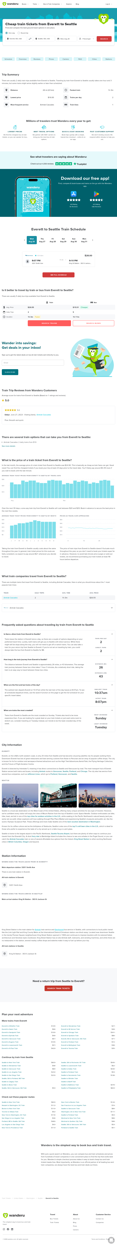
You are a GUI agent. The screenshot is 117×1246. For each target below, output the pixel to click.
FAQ (80, 59)
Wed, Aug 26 (64, 39)
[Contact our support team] (111, 1240)
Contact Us (100, 1219)
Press (75, 1226)
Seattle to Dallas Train (68, 1069)
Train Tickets (6, 1198)
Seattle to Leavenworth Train (71, 1066)
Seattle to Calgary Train (10, 1082)
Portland (72, 771)
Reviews (37, 59)
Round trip (24, 33)
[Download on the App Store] (74, 194)
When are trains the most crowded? (18, 710)
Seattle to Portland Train (69, 1072)
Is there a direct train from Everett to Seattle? (22, 634)
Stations (108, 59)
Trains (35, 4)
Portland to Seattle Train (69, 1128)
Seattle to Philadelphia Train (71, 1088)
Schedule (8, 59)
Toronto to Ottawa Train (10, 1112)
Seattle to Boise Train (9, 1085)
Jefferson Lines (33, 774)
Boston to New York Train (11, 1108)
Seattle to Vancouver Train (11, 1069)
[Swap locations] (30, 38)
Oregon (26, 842)
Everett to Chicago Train (69, 1032)
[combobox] (15, 38)
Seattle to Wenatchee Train (11, 1066)
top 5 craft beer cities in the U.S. (85, 826)
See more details (8, 446)
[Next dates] (92, 240)
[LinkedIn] (12, 1229)
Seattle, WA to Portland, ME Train (13, 1078)
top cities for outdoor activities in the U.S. (44, 816)
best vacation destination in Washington (83, 822)
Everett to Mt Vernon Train (70, 1029)
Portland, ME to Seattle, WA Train (13, 1121)
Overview (23, 59)
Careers (76, 1230)
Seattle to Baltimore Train (70, 1085)
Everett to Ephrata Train (10, 1035)
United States (18, 1198)
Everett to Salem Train (9, 1029)
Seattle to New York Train (11, 1062)
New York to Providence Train (12, 1128)
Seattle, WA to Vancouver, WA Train (14, 1088)
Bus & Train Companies (51, 4)
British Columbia (15, 842)
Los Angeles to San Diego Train (13, 1124)
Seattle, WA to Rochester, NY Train (73, 1062)
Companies (100, 1222)
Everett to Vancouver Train (11, 1039)
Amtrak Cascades (44, 415)
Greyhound (59, 929)
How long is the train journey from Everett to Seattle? (25, 659)
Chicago (84, 771)
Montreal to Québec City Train (71, 1121)
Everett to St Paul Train (10, 1048)
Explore (69, 4)
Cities (94, 59)
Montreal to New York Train (70, 1118)
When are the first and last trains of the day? (22, 685)
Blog (77, 4)
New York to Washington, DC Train (14, 1115)
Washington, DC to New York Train (73, 1112)
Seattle (65, 771)
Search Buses (93, 323)
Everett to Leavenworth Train (12, 1045)
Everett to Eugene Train (10, 1042)
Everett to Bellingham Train (70, 1045)
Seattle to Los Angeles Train (12, 1072)
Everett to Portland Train (69, 1042)
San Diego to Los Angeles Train (13, 1118)
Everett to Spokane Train (70, 1035)
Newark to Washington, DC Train (13, 1105)
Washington (30, 1198)
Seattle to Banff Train (68, 1082)
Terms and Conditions (98, 1239)
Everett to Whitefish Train (11, 1026)
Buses (24, 4)
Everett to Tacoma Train (69, 1048)
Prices (51, 59)
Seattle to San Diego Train (11, 1075)
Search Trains (49, 323)
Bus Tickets (54, 1219)
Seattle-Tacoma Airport (60, 833)
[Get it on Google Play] (96, 194)
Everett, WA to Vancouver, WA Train (73, 1039)
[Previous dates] (24, 240)
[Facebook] (8, 1229)
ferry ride (35, 836)
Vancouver (57, 771)
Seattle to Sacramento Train (71, 1075)
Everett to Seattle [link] (52, 1198)
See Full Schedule (59, 275)
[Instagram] (4, 1229)
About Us (76, 1219)
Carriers (66, 59)
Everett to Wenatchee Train (70, 1026)
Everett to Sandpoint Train (11, 1032)
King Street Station (81, 839)
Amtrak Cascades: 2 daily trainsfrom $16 (20, 442)
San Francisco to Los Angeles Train (73, 1105)
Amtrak (42, 771)
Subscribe (10, 372)
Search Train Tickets (58, 988)
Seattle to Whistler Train (69, 1078)
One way (12, 33)
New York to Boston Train (70, 1102)
